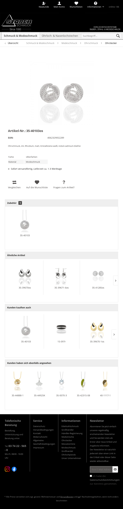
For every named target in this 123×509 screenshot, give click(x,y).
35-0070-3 (61, 395)
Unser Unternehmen (71, 458)
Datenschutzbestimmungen (105, 479)
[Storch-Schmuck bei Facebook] (14, 469)
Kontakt (37, 433)
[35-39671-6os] (61, 273)
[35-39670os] (25, 273)
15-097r (61, 341)
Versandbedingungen (43, 429)
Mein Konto (59, 6)
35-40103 (25, 235)
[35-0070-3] (61, 381)
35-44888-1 (18, 395)
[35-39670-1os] (97, 327)
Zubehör (14, 202)
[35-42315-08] (83, 381)
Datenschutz (39, 426)
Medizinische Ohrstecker (68, 438)
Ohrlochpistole (69, 454)
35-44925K (39, 395)
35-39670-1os (97, 341)
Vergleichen (14, 187)
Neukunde (44, 6)
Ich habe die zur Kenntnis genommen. (105, 480)
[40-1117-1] (105, 381)
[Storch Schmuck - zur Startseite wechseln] (21, 11)
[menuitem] (101, 35)
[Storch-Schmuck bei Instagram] (7, 469)
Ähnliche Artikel (16, 255)
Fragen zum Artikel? (63, 187)
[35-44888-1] (17, 381)
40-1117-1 (105, 395)
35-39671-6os (61, 287)
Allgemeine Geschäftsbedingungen (44, 442)
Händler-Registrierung (72, 433)
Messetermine (68, 443)
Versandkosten (67, 496)
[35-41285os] (98, 273)
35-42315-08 (83, 395)
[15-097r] (61, 327)
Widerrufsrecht (40, 436)
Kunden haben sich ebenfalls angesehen (29, 363)
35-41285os (98, 287)
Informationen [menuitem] (94, 6)
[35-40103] (25, 221)
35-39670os (25, 287)
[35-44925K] (39, 381)
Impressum (38, 447)
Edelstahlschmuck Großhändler (70, 428)
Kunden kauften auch (19, 307)
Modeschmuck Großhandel (69, 449)
